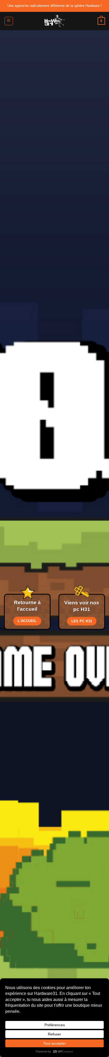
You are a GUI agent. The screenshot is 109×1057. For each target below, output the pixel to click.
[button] (8, 21)
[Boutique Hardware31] (54, 21)
